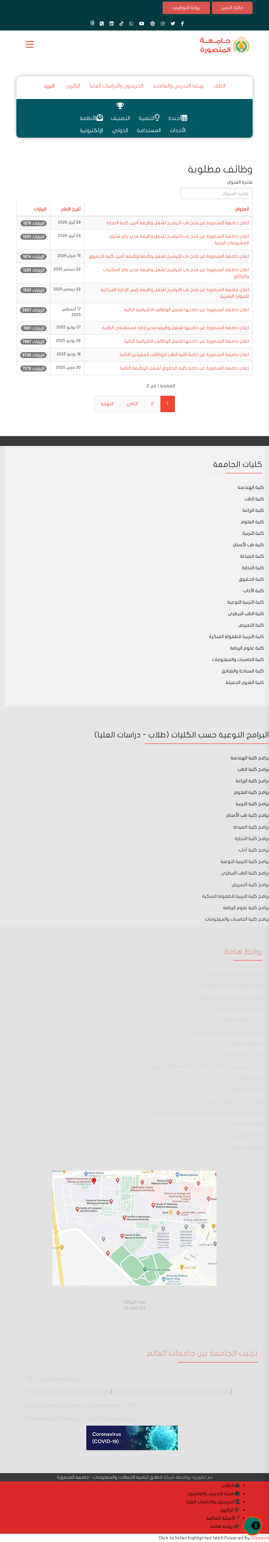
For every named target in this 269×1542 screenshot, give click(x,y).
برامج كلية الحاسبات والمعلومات (237, 919)
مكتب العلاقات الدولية (240, 1020)
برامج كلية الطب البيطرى (245, 873)
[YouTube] (141, 23)
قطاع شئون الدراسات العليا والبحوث (228, 986)
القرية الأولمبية (247, 1135)
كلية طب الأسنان (248, 544)
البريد (50, 86)
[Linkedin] (112, 23)
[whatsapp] (131, 23)
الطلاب (219, 86)
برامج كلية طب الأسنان (247, 815)
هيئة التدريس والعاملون (211, 1493)
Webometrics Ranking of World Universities (80, 1419)
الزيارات (40, 209)
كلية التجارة (253, 567)
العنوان (242, 209)
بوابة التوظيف (186, 7)
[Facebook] (182, 23)
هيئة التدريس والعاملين (178, 86)
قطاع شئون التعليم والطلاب (235, 974)
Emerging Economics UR (200, 1392)
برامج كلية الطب (253, 769)
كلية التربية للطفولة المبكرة (236, 636)
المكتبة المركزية (246, 1146)
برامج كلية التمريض (250, 884)
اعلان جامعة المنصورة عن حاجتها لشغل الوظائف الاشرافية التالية (186, 309)
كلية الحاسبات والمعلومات (238, 659)
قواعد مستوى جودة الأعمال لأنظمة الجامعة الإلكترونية (207, 1066)
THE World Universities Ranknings (67, 1392)
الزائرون (73, 86)
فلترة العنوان (239, 182)
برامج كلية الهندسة (250, 757)
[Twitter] (173, 23)
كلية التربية (253, 533)
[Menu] (31, 45)
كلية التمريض (251, 625)
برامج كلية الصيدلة (250, 827)
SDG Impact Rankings (139, 1392)
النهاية (107, 403)
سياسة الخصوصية (245, 1089)
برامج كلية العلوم (251, 792)
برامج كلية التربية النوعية (244, 861)
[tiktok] (121, 23)
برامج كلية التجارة (252, 838)
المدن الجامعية (247, 1123)
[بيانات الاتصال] (102, 23)
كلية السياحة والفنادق (242, 671)
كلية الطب (254, 498)
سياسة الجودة (248, 1077)
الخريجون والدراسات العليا (116, 86)
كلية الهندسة (251, 487)
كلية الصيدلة (252, 556)
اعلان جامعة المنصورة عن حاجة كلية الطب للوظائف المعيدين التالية (184, 354)
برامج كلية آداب (253, 850)
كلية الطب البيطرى (246, 613)
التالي (132, 403)
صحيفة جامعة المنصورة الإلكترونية (228, 1032)
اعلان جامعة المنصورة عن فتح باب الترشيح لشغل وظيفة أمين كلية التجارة (177, 222)
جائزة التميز (232, 7)
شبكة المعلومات (245, 1043)
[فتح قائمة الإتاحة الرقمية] (252, 1525)
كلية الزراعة (253, 510)
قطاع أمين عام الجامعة (239, 1009)
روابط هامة (222, 1526)
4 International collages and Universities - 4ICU (84, 1405)
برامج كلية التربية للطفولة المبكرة (235, 896)
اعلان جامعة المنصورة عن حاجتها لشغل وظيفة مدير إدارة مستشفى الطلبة (175, 327)
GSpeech (260, 1537)
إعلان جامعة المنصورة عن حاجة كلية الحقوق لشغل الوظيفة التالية (184, 368)
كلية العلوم (252, 521)
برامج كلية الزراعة (252, 780)
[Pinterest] (152, 23)
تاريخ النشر (71, 209)
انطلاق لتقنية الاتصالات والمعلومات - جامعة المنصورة (109, 1477)
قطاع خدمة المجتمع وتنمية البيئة (228, 997)
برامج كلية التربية (252, 803)
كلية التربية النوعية (245, 602)
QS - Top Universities (52, 1379)
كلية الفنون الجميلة (245, 682)
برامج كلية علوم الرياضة (246, 907)
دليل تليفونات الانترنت (241, 1054)
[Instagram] (163, 23)
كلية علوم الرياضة (247, 648)
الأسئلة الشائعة (221, 1518)
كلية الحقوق (251, 579)
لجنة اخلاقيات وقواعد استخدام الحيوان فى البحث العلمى (206, 1112)
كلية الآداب (253, 590)
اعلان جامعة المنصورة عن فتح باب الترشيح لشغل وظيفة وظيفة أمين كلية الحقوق (169, 256)
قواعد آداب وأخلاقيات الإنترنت (233, 1100)
